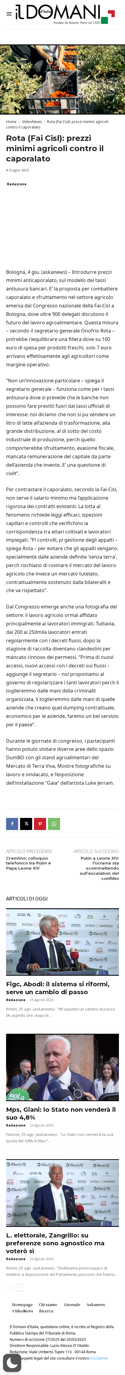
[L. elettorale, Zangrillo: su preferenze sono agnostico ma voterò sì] (62, 1193)
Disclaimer (99, 1358)
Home (11, 121)
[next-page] (19, 1288)
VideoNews (32, 121)
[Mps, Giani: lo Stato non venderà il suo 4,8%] (62, 1067)
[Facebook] (12, 824)
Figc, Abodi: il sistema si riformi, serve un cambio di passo (58, 988)
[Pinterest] (40, 824)
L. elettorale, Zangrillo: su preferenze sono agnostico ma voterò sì (55, 1243)
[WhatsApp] (54, 824)
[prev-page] (10, 1288)
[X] (26, 824)
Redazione (16, 184)
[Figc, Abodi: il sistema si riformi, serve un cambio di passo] (62, 942)
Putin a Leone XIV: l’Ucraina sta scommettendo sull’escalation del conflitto (99, 868)
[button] (12, 1363)
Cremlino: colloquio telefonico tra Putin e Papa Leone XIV (28, 863)
